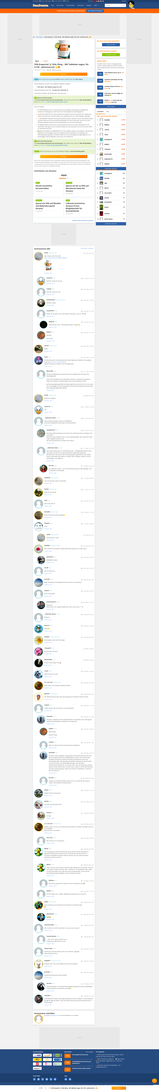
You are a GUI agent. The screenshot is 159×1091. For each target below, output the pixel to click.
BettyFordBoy (49, 659)
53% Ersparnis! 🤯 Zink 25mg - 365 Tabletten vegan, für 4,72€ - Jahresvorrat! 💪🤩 (73, 1088)
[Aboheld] (37, 1055)
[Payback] (57, 1059)
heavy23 (48, 590)
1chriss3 (106, 129)
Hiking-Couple (49, 948)
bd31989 (106, 178)
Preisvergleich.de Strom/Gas (80, 1054)
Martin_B (48, 625)
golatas (47, 790)
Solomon (107, 213)
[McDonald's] (47, 1059)
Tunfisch (48, 705)
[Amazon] (37, 61)
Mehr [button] (95, 5)
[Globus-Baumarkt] (47, 1055)
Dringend (48, 523)
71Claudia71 (49, 648)
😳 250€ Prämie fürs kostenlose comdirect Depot (71, 11)
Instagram (49, 1)
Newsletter (67, 1)
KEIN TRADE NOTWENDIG (95, 11)
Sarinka (50, 489)
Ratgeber (89, 5)
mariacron (51, 278)
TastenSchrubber (50, 925)
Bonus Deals (60, 5)
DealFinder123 (108, 159)
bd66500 (106, 164)
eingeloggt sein (54, 1015)
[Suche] (124, 5)
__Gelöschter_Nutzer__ (52, 418)
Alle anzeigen (111, 106)
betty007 (52, 637)
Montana (51, 983)
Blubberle (53, 321)
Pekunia (50, 812)
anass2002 (48, 995)
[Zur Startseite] (132, 4)
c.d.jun (47, 671)
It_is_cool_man (52, 682)
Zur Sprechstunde (111, 54)
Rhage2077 (52, 960)
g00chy (47, 848)
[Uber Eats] (57, 1064)
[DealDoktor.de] (40, 5)
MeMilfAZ (52, 545)
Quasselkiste (108, 202)
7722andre (107, 149)
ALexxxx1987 (52, 310)
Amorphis (51, 512)
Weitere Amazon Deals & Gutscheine (82, 220)
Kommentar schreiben (87, 248)
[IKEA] (57, 1055)
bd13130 (53, 777)
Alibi (105, 183)
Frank (47, 357)
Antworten (46, 273)
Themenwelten (70, 5)
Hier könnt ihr (53, 102)
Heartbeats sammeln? (111, 168)
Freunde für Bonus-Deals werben (81, 1068)
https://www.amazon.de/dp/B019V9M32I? (55, 258)
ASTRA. (50, 70)
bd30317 (50, 332)
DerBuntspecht (56, 300)
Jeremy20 (48, 579)
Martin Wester (108, 219)
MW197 (106, 188)
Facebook (43, 1)
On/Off (47, 568)
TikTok (61, 1)
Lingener (50, 289)
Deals (52, 5)
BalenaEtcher (52, 914)
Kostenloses (80, 5)
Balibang (53, 880)
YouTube (56, 1)
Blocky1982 (51, 371)
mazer (106, 134)
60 (57, 70)
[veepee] (37, 1068)
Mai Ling (53, 465)
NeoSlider (107, 120)
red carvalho (108, 193)
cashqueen (51, 477)
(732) (67, 178)
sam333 (50, 345)
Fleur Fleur (51, 837)
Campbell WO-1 (52, 430)
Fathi (47, 500)
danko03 (50, 693)
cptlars (50, 901)
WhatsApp (36, 1)
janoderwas (51, 557)
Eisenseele (51, 716)
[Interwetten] (37, 1059)
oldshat (50, 891)
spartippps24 (108, 139)
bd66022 (106, 125)
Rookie (106, 207)
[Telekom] (47, 1064)
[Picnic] (37, 1064)
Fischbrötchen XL (53, 602)
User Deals (39, 37)
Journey (106, 198)
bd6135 (47, 801)
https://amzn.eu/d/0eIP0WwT (58, 362)
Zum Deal (63, 74)
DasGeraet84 (108, 154)
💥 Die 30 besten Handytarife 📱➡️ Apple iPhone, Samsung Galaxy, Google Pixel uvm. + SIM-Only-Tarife (110, 1060)
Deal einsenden (111, 44)
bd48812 (106, 144)
